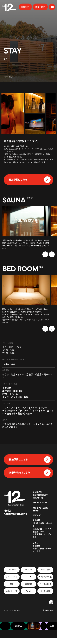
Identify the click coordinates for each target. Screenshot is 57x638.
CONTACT (37, 515)
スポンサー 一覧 (11, 591)
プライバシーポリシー (12, 610)
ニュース (28, 577)
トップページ (11, 569)
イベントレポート (12, 577)
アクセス (28, 591)
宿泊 (11, 584)
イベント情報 (45, 569)
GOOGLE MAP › (40, 503)
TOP (5, 77)
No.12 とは (28, 569)
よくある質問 (45, 591)
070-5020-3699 (41, 509)
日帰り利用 (28, 584)
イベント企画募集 (45, 584)
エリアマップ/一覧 (45, 577)
